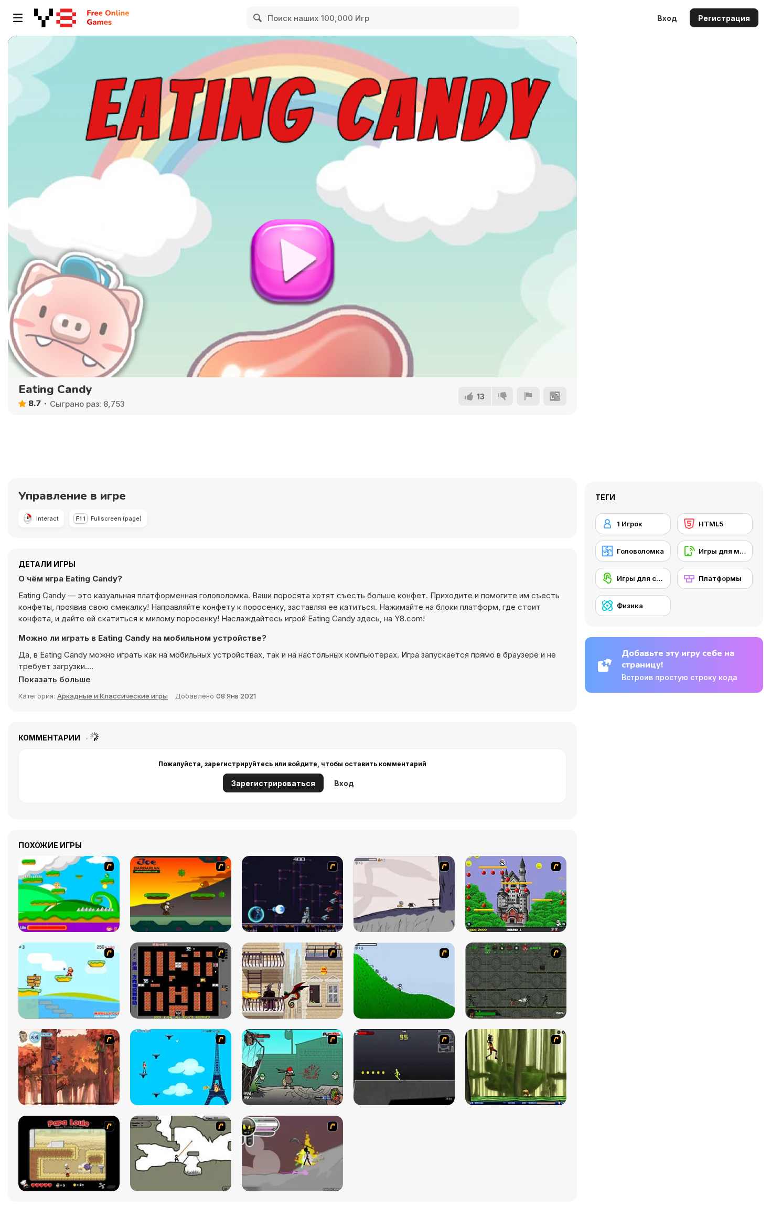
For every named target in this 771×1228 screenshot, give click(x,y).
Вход (667, 18)
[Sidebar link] (17, 17)
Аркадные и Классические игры (112, 696)
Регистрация (724, 18)
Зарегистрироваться (273, 783)
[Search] (258, 17)
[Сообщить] (528, 396)
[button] (54, 679)
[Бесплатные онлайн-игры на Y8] (55, 17)
